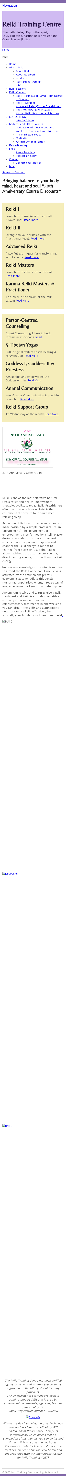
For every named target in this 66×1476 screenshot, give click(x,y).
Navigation (9, 5)
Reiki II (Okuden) (26, 102)
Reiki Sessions (18, 88)
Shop (12, 148)
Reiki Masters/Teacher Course (34, 109)
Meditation (22, 138)
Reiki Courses (17, 92)
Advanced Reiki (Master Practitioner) (38, 106)
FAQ (18, 85)
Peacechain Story (26, 155)
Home (12, 64)
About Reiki (16, 67)
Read (38, 337)
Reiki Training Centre (31, 24)
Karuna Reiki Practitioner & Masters (37, 113)
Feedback (21, 78)
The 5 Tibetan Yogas (28, 134)
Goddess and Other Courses (26, 124)
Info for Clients (25, 120)
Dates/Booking (18, 145)
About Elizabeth (26, 74)
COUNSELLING (17, 117)
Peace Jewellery (25, 152)
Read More (22, 300)
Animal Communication (30, 141)
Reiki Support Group (28, 81)
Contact (13, 159)
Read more (31, 220)
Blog (12, 166)
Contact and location (29, 162)
